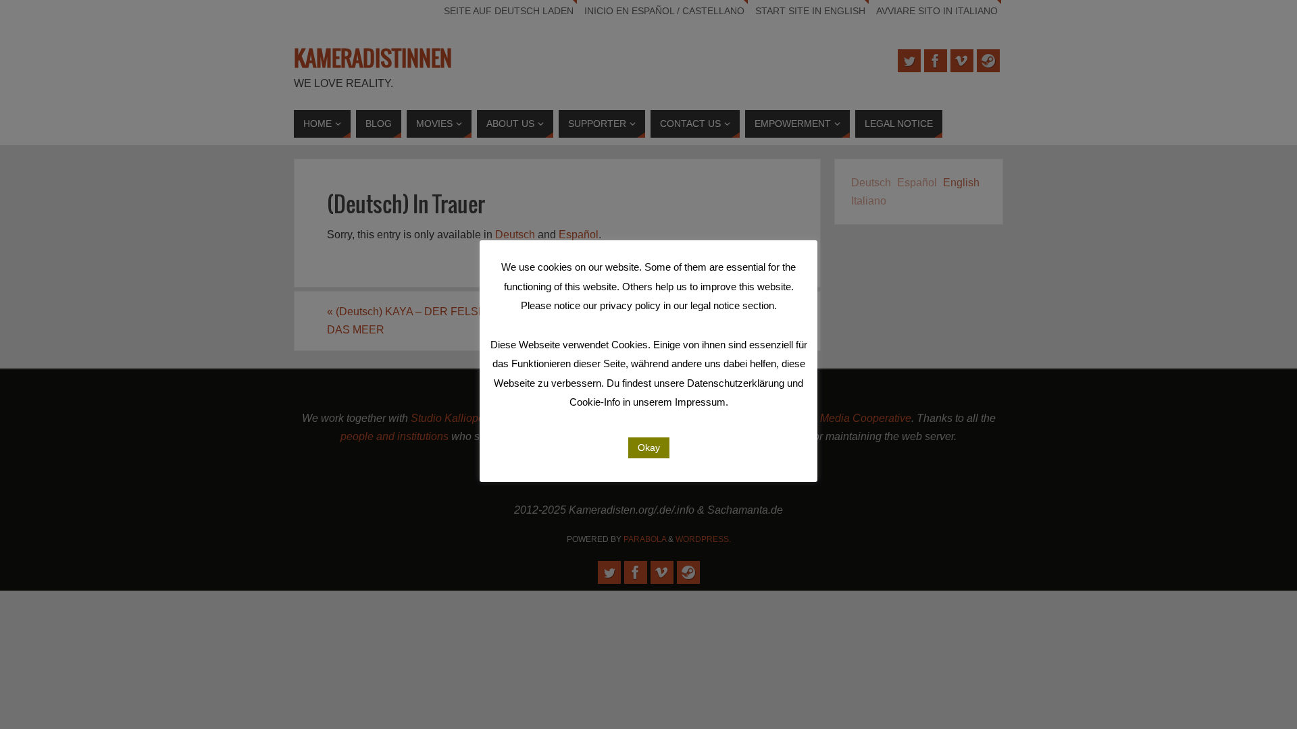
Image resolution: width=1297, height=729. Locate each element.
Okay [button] (649, 447)
